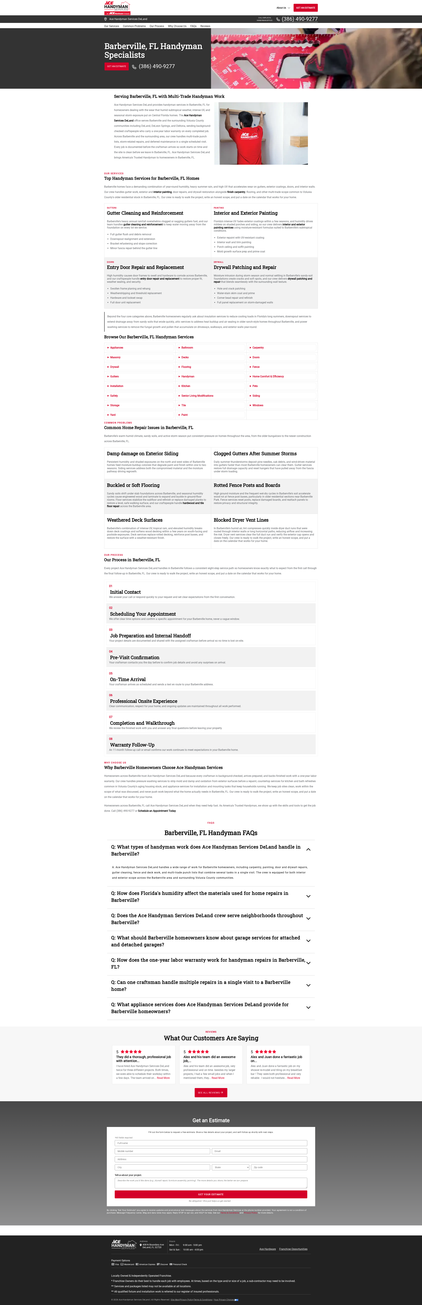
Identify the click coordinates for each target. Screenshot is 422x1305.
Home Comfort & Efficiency (268, 376)
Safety (114, 395)
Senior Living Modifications (197, 395)
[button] (211, 852)
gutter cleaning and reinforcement (143, 224)
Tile (183, 405)
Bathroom (187, 347)
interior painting (162, 192)
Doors (256, 357)
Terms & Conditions (230, 1213)
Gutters (114, 376)
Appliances (116, 347)
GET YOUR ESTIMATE (211, 1194)
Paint (184, 414)
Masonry (115, 357)
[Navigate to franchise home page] (117, 7)
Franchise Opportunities (293, 1249)
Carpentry (258, 347)
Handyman (187, 376)
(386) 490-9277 (300, 19)
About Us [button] (281, 7)
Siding (256, 395)
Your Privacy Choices (224, 1300)
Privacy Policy (250, 1213)
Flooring (186, 366)
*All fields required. (124, 1138)
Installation (116, 386)
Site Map (175, 1300)
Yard (113, 414)
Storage (114, 405)
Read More (163, 1077)
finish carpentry (236, 192)
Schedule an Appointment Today (157, 810)
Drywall (114, 366)
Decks (185, 357)
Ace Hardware (267, 1249)
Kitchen (185, 386)
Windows (258, 405)
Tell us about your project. (128, 1175)
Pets (255, 386)
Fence (256, 366)
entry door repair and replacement (159, 278)
